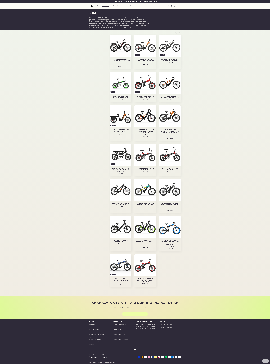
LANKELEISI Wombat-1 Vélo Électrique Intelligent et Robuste (120, 131)
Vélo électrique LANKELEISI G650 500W (145, 168)
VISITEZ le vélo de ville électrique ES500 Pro (120, 240)
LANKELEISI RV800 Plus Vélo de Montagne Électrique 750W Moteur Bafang (145, 204)
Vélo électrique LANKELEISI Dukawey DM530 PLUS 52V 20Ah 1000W (145, 131)
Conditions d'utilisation (95, 339)
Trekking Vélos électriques (120, 332)
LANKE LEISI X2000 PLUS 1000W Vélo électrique (120, 96)
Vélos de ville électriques (119, 324)
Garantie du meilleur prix (95, 329)
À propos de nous (94, 324)
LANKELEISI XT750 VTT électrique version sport (120, 279)
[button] (106, 5)
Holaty (94, 362)
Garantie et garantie (94, 332)
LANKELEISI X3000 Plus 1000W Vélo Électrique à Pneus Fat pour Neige (145, 280)
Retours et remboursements (96, 334)
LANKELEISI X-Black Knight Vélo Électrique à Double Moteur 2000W (120, 169)
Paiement (91, 344)
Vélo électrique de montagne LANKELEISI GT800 (170, 96)
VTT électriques (117, 329)
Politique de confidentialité (96, 342)
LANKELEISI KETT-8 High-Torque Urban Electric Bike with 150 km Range (145, 60)
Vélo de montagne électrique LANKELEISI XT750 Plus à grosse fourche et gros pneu (170, 242)
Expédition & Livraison (95, 337)
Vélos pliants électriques (119, 327)
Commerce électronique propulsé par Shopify (106, 362)
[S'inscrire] (146, 314)
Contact (91, 327)
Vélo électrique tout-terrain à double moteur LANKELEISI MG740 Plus (170, 204)
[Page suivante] (149, 292)
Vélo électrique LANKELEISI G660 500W (169, 168)
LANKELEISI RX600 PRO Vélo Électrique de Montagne (169, 59)
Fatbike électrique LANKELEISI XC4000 (145, 241)
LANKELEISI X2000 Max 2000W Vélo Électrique (145, 96)
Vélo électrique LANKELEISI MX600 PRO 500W (120, 203)
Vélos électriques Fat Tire (119, 334)
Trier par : (145, 33)
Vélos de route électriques (120, 337)
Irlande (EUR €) (94, 357)
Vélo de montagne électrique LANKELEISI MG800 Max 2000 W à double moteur (170, 132)
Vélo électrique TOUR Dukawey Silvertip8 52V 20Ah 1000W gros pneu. (120, 60)
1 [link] (141, 292)
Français (105, 357)
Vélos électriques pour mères (120, 339)
